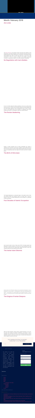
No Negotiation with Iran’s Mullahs (15, 60)
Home (5, 377)
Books (5, 379)
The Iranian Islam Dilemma (13, 250)
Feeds (5, 380)
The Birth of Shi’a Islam (12, 153)
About (5, 378)
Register (6, 387)
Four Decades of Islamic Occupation (16, 200)
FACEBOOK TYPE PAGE (9, 382)
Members (7, 384)
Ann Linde (7, 23)
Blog (4, 381)
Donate (5, 388)
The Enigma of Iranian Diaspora (14, 296)
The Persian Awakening (12, 112)
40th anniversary (8, 52)
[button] (1, 16)
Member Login (6, 383)
